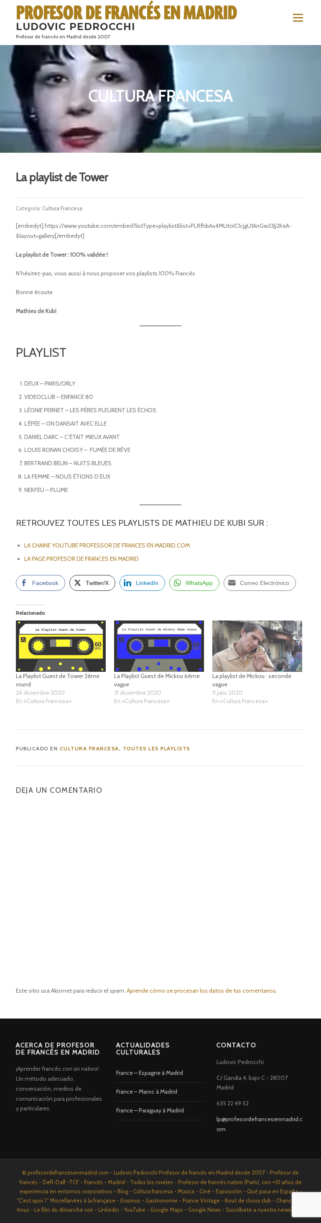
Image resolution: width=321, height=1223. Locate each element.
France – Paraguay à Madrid (150, 1110)
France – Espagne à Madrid (149, 1073)
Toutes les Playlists (156, 748)
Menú (297, 17)
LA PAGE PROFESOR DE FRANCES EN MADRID (82, 558)
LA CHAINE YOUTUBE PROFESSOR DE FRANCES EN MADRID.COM (107, 545)
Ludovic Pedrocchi (75, 27)
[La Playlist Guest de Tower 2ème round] (61, 646)
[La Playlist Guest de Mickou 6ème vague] (159, 646)
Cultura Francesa (62, 208)
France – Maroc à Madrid (146, 1091)
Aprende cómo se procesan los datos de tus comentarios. (202, 990)
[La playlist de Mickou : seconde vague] (257, 646)
